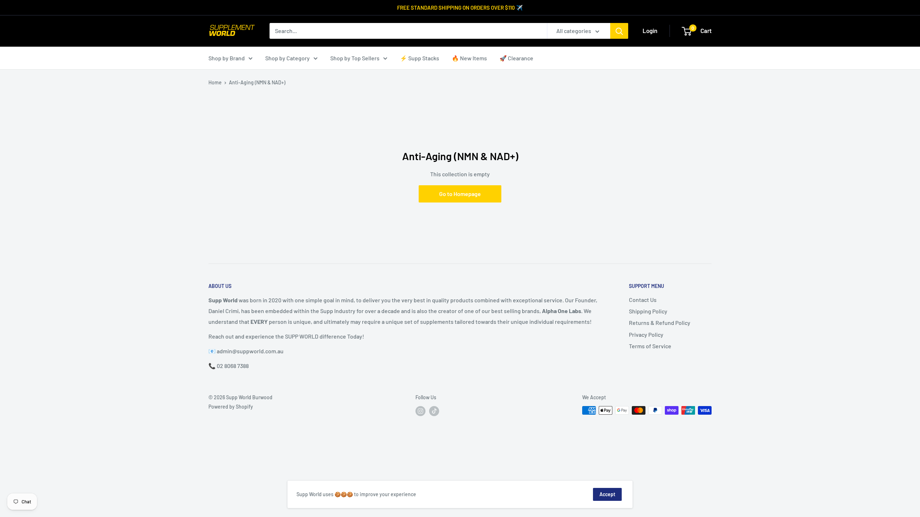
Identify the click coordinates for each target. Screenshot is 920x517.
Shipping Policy (648, 311)
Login (650, 30)
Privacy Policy (646, 334)
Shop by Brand (226, 58)
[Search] (619, 31)
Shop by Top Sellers (355, 58)
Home (215, 82)
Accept (607, 494)
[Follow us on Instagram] (420, 411)
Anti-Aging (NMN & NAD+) (257, 82)
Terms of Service (650, 346)
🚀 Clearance (516, 58)
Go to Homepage (460, 193)
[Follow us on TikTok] (434, 411)
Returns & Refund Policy (659, 322)
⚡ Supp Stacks (419, 58)
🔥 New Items (469, 58)
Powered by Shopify (230, 407)
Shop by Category (287, 58)
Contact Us (643, 299)
